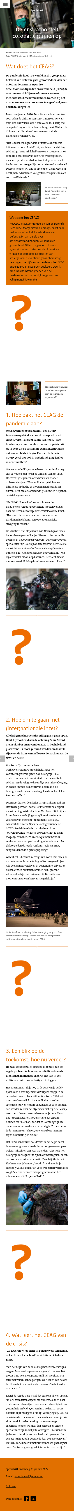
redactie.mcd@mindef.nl (29, 1476)
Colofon (11, 1486)
